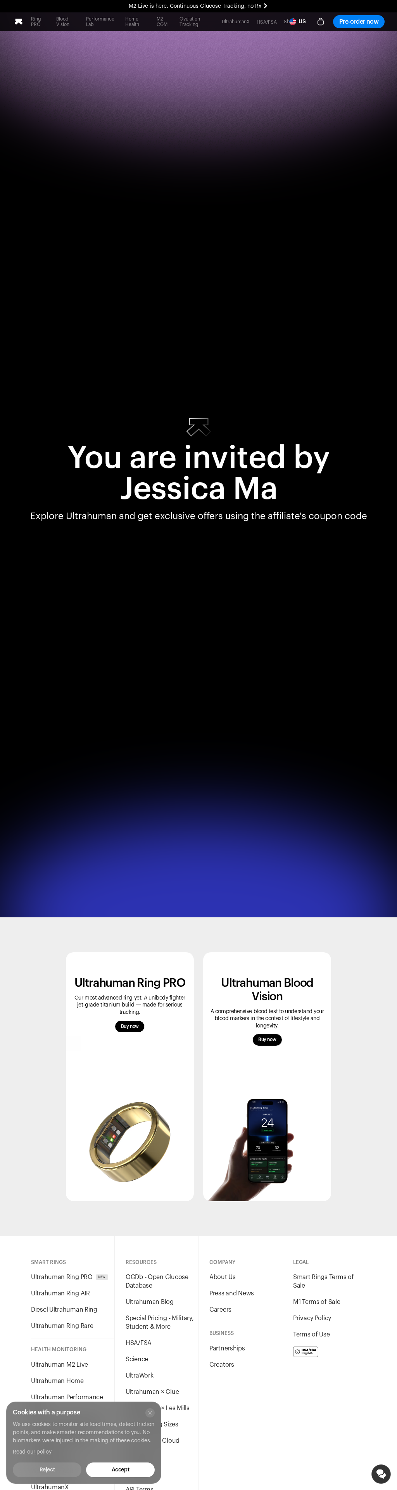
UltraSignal (141, 1473)
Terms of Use (311, 1334)
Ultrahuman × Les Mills (158, 1408)
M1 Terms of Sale (316, 1302)
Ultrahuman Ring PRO (68, 1277)
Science (137, 1359)
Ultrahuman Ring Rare (62, 1326)
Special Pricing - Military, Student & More (159, 1322)
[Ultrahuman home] (18, 22)
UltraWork (139, 1376)
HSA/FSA (267, 22)
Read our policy (32, 1452)
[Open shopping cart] (320, 22)
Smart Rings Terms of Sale (323, 1281)
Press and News (231, 1293)
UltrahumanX (236, 21)
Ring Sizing (141, 1457)
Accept (120, 1470)
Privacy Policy (312, 1318)
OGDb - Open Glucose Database (157, 1281)
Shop (289, 21)
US (302, 21)
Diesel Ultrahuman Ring (64, 1310)
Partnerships (227, 1348)
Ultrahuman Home (57, 1381)
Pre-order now (358, 22)
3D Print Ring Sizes (152, 1424)
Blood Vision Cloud (153, 1441)
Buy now (130, 1026)
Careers (220, 1310)
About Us (222, 1277)
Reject (47, 1470)
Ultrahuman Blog (150, 1302)
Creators (221, 1365)
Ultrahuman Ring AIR (60, 1293)
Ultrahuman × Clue (152, 1392)
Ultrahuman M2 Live (59, 1365)
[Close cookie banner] (150, 1412)
